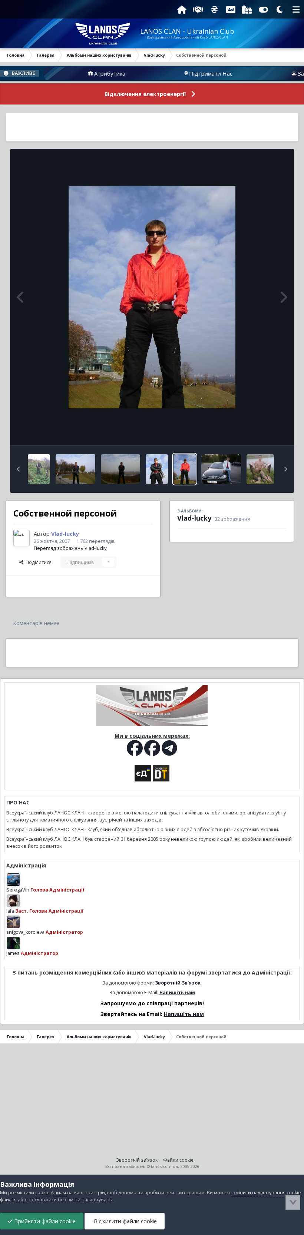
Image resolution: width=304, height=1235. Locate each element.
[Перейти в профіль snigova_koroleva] (13, 922)
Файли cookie (178, 1160)
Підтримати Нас (186, 73)
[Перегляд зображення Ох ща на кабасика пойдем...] (39, 469)
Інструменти (263, 432)
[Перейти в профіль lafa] (13, 900)
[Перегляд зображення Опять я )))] (157, 469)
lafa (10, 911)
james (13, 953)
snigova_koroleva (25, 932)
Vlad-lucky (194, 518)
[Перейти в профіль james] (13, 943)
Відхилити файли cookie (124, 1221)
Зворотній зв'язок (137, 1160)
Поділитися (37, 562)
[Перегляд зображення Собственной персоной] (185, 469)
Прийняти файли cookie (44, 1221)
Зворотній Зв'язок (178, 983)
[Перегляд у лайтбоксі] (152, 297)
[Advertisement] (152, 127)
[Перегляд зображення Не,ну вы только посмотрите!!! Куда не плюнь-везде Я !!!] (121, 469)
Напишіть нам (177, 992)
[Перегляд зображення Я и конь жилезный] (221, 469)
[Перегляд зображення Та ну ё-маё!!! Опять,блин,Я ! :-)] (75, 469)
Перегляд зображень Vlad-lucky (70, 548)
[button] (18, 469)
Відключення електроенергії (145, 93)
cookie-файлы (50, 1192)
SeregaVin (17, 890)
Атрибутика (85, 73)
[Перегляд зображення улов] (260, 469)
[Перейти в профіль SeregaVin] (13, 879)
